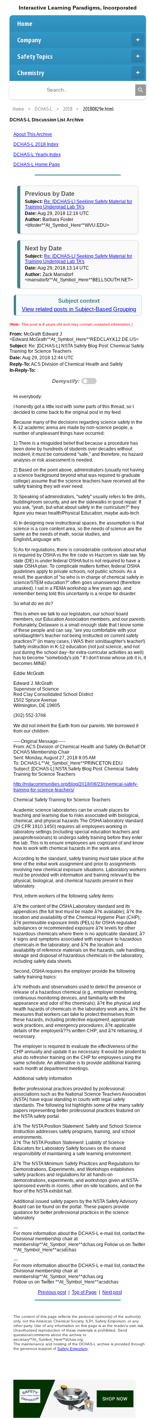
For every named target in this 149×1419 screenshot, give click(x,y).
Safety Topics (35, 56)
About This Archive (32, 134)
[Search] (140, 90)
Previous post (52, 1292)
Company (29, 40)
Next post (112, 1292)
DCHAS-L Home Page (36, 164)
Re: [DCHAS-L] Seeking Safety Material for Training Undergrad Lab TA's (78, 204)
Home (24, 23)
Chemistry (30, 72)
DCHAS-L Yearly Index (37, 154)
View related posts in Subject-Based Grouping (79, 309)
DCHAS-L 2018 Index (35, 144)
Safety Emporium (72, 1348)
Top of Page (84, 1292)
